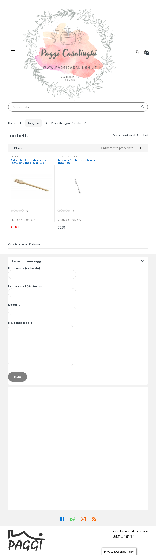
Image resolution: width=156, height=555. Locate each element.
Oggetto (14, 305)
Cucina (14, 156)
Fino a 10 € (71, 156)
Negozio (33, 123)
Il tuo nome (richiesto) (24, 268)
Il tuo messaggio (20, 323)
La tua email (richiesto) (25, 286)
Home (12, 123)
